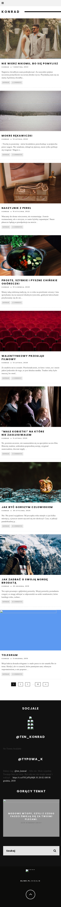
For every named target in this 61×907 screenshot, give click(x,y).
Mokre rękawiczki (17, 135)
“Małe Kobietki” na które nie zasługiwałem (23, 433)
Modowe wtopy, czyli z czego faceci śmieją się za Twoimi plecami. (31, 816)
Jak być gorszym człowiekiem (27, 507)
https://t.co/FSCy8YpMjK (24, 777)
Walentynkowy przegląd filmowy (23, 357)
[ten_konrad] (29, 722)
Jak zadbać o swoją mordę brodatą (25, 581)
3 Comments (17, 227)
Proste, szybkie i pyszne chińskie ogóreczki (30, 282)
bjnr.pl (25, 881)
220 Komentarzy (31, 822)
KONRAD (6, 82)
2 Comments (17, 154)
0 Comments (17, 526)
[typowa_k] (32, 722)
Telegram (10, 655)
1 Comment (16, 82)
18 (38, 684)
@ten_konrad (20, 771)
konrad (5, 67)
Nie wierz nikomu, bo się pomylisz (30, 63)
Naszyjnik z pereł (16, 208)
